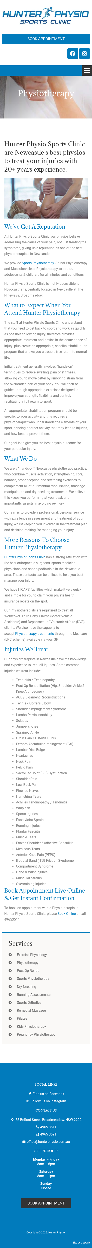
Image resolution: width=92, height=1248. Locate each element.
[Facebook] (72, 53)
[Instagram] (84, 53)
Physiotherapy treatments (34, 634)
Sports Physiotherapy (38, 263)
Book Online (67, 914)
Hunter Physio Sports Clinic (24, 557)
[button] (87, 70)
